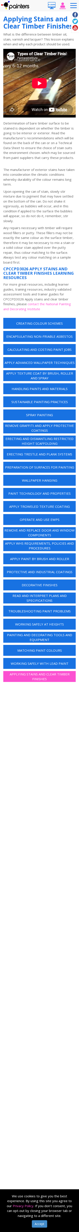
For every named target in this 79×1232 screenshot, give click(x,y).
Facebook (75, 14)
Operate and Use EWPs (39, 519)
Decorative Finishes (39, 585)
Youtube (75, 28)
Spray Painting (39, 415)
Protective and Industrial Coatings (39, 572)
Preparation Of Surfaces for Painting (39, 467)
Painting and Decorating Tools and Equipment (39, 637)
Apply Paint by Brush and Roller (39, 559)
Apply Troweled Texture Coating (39, 506)
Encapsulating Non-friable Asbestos (39, 336)
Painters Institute (15, 5)
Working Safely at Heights (39, 624)
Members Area (62, 5)
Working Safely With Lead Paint (39, 663)
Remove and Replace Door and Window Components (39, 532)
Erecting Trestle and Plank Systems (39, 454)
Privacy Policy (23, 1206)
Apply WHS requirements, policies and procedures (39, 545)
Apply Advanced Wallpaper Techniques (40, 362)
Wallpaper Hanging (39, 480)
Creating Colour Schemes (39, 323)
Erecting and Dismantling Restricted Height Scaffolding (39, 441)
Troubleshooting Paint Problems (39, 611)
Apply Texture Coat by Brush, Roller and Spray (39, 375)
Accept (39, 1224)
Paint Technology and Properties (39, 493)
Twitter (75, 21)
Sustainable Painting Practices (39, 402)
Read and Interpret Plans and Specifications (40, 598)
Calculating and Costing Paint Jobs (39, 349)
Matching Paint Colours (39, 650)
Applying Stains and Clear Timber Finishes (40, 676)
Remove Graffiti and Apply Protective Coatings (39, 428)
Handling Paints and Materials (40, 389)
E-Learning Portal (51, 5)
